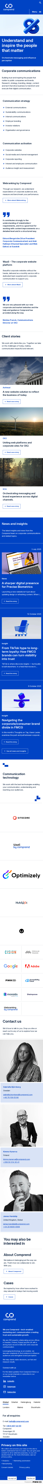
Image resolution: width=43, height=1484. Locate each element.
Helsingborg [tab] (26, 1402)
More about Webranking (16, 200)
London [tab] (6, 1407)
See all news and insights (16, 751)
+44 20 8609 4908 (11, 1227)
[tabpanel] (21, 1427)
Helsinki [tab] (37, 1402)
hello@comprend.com (19, 1421)
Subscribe (11, 1392)
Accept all (12, 1478)
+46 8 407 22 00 (13, 1426)
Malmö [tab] (20, 1407)
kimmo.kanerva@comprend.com (16, 1159)
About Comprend (14, 1271)
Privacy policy (24, 1467)
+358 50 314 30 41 (11, 1162)
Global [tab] (6, 1402)
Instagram (11, 1386)
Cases (10, 1297)
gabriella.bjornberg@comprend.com (17, 1094)
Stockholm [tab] (35, 1407)
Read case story (13, 401)
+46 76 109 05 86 (11, 1097)
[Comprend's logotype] (9, 7)
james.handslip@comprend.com (16, 1224)
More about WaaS (14, 284)
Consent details (7, 1467)
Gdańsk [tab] (14, 1402)
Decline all (31, 1478)
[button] (36, 11)
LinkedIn (10, 1381)
